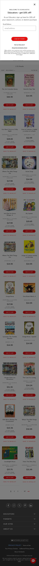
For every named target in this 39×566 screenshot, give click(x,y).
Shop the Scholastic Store (19, 47)
